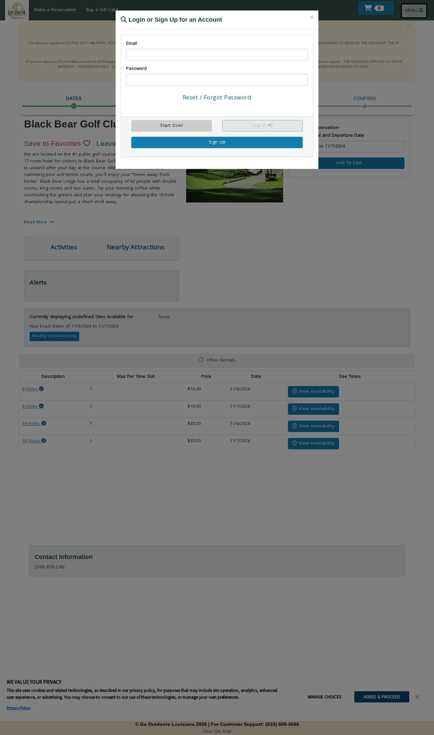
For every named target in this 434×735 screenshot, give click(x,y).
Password (136, 68)
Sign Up (217, 142)
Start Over (171, 126)
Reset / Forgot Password (217, 98)
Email (131, 43)
